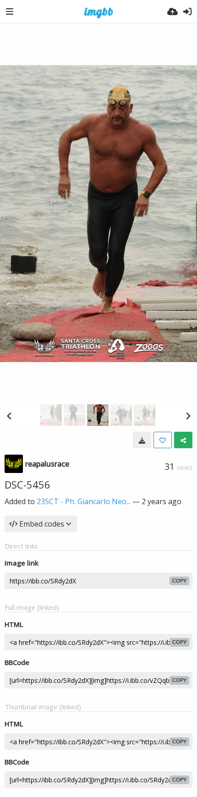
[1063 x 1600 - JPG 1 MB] (142, 440)
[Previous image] (9, 416)
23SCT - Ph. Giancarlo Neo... (84, 501)
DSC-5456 (27, 484)
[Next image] (188, 416)
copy (179, 580)
